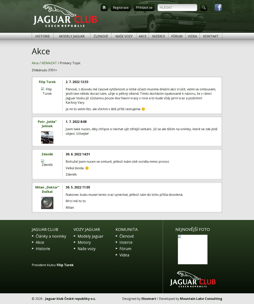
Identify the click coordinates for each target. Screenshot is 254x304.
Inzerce (158, 36)
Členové (101, 36)
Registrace (121, 7)
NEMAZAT (49, 63)
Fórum (177, 36)
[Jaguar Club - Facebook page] (216, 7)
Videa (192, 36)
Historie (42, 36)
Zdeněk (47, 154)
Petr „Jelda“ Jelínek (47, 123)
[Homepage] (104, 7)
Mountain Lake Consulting (201, 298)
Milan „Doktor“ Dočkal (47, 189)
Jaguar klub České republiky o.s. (70, 298)
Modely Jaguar (72, 36)
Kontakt (210, 36)
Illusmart (148, 298)
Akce (142, 36)
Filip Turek (47, 82)
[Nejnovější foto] (193, 249)
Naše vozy (124, 36)
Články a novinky (51, 236)
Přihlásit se (144, 7)
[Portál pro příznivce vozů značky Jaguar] (65, 27)
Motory (84, 242)
